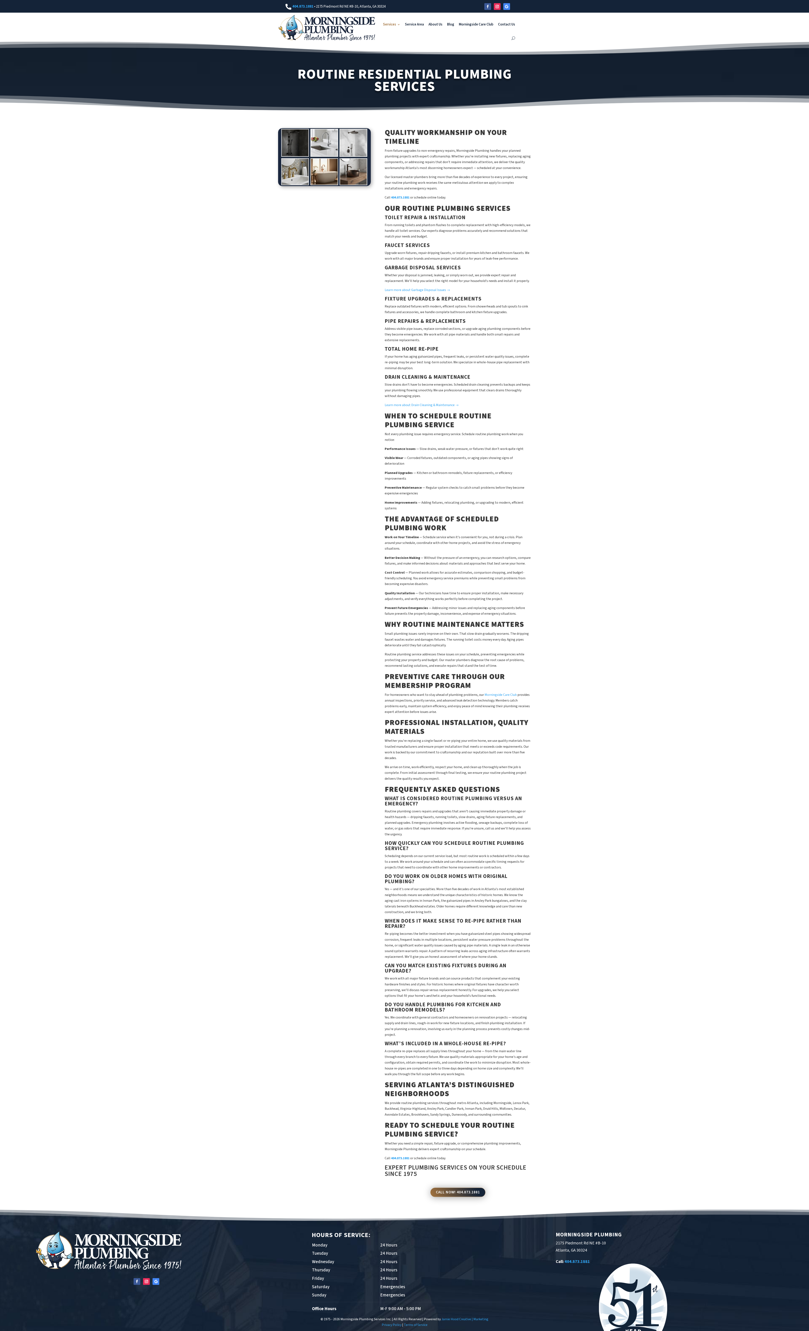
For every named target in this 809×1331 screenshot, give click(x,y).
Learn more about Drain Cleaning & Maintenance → (422, 405)
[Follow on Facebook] (487, 6)
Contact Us (506, 24)
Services (389, 24)
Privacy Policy (392, 1325)
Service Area (414, 24)
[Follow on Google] (506, 6)
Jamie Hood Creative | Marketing (464, 1319)
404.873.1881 (302, 6)
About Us (435, 24)
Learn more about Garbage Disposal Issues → (417, 290)
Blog (450, 24)
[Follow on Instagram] (497, 6)
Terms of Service (415, 1325)
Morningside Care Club (476, 24)
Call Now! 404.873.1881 (458, 1192)
